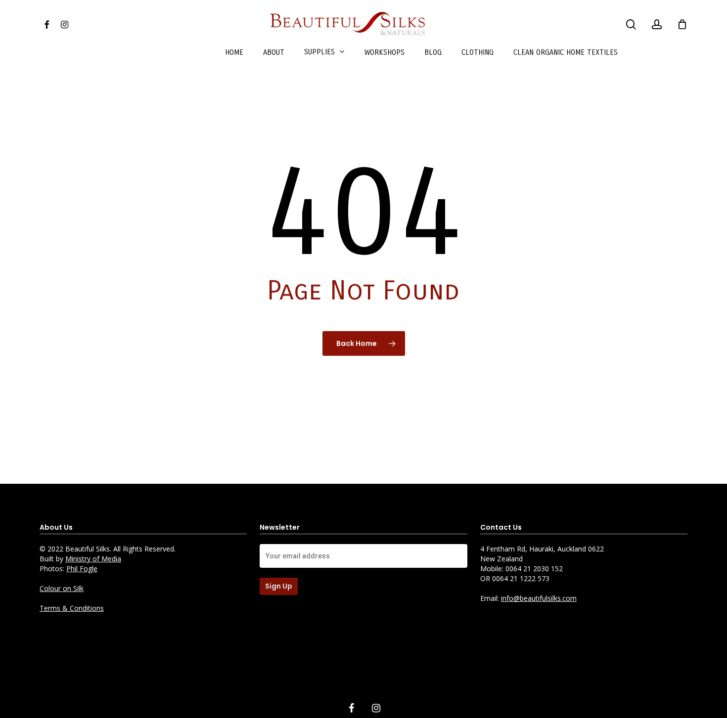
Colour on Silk (62, 588)
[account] (657, 24)
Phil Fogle (81, 568)
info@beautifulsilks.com (539, 598)
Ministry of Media (93, 558)
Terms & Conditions (72, 608)
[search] (631, 24)
